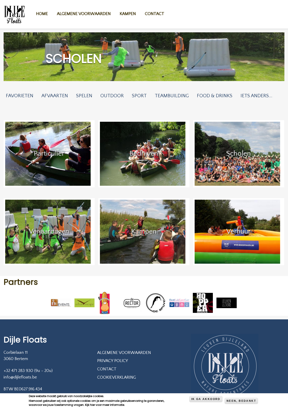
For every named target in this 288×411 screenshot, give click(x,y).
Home (42, 13)
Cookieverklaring (116, 377)
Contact (154, 13)
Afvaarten (54, 96)
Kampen (128, 13)
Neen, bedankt (241, 400)
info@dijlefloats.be (20, 377)
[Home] (14, 15)
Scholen (238, 153)
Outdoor (112, 96)
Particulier (49, 153)
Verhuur (238, 231)
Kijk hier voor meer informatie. (105, 405)
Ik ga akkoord (205, 399)
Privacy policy (112, 360)
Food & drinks (214, 96)
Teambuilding (172, 96)
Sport (139, 96)
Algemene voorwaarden (84, 13)
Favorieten (19, 96)
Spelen (84, 96)
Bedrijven (143, 153)
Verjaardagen (49, 231)
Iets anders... (256, 96)
